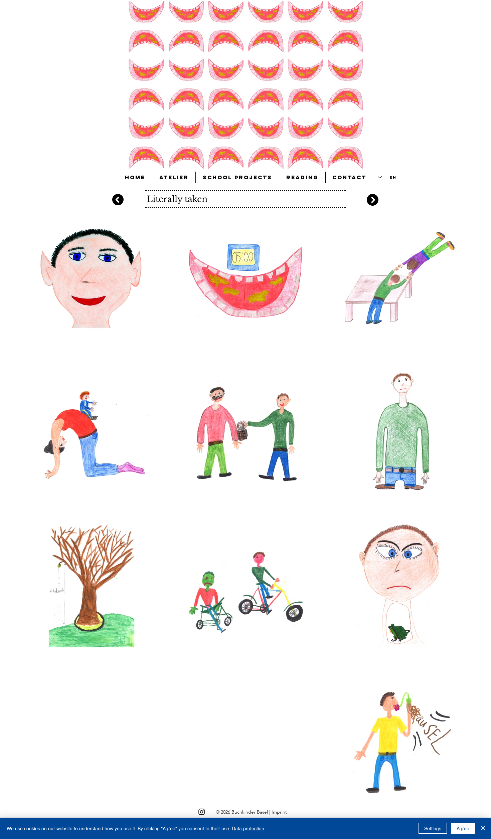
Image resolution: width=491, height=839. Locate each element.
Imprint (279, 812)
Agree (463, 828)
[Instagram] (201, 812)
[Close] (483, 828)
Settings (432, 828)
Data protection (248, 828)
